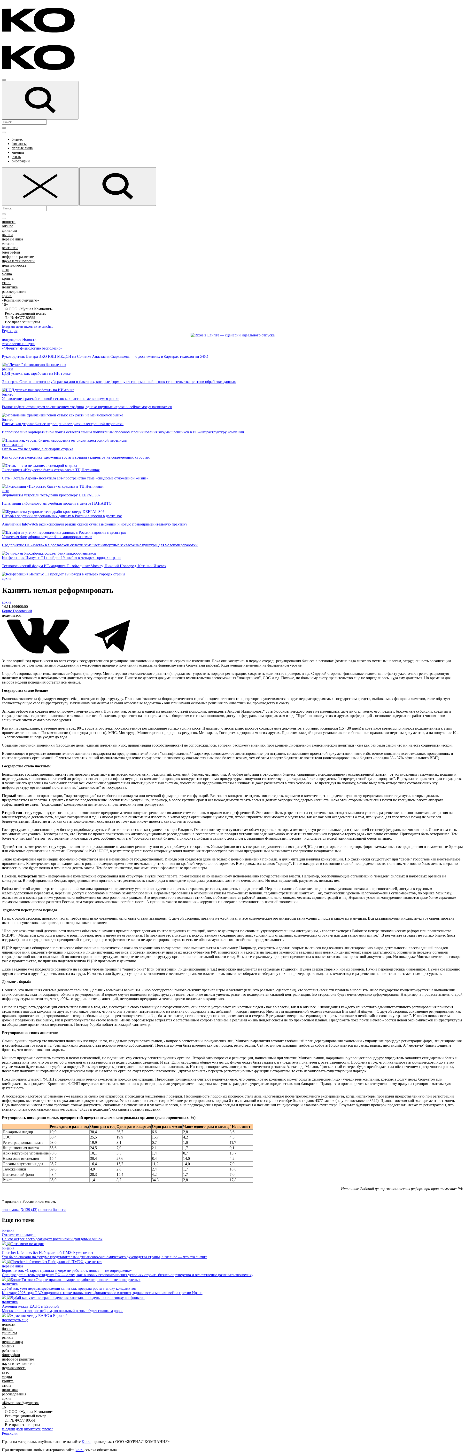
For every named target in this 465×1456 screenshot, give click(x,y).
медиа (7, 274)
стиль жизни (12, 445)
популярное (11, 339)
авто (5, 270)
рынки (7, 235)
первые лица (22, 148)
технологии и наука (18, 344)
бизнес (17, 139)
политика (10, 287)
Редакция (9, 331)
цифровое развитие (18, 257)
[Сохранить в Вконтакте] (39, 653)
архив (7, 296)
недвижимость (14, 265)
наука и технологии (18, 261)
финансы (19, 144)
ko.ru (80, 1450)
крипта (8, 278)
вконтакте (32, 326)
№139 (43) (29, 1210)
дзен (19, 326)
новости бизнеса (52, 1210)
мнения (18, 152)
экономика (11, 1210)
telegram (8, 326)
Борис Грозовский (17, 611)
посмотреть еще (15, 1320)
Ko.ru (86, 1442)
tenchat (47, 326)
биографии (21, 161)
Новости (29, 339)
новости (9, 222)
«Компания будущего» (20, 300)
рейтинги (10, 248)
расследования (14, 291)
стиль (16, 157)
